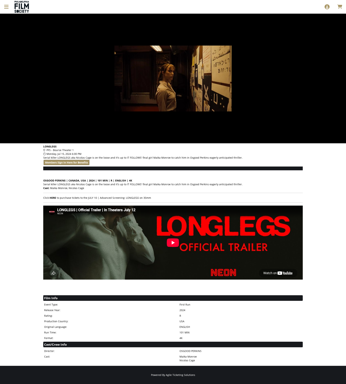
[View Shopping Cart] (339, 7)
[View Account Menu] (327, 7)
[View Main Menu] (6, 7)
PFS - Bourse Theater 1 (60, 150)
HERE (53, 197)
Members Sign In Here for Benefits (66, 162)
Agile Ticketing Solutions (180, 375)
